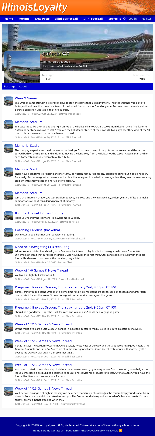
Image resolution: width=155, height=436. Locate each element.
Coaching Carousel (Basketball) (38, 230)
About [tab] (23, 86)
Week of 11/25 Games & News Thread (43, 341)
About (68, 430)
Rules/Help (112, 430)
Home (9, 18)
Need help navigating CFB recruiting (42, 247)
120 (48, 79)
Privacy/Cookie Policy (93, 430)
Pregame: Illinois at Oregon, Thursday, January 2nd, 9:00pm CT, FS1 (66, 287)
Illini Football (93, 18)
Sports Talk (116, 18)
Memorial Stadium (29, 122)
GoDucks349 (22, 113)
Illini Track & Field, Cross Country (39, 213)
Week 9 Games (26, 98)
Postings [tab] (9, 86)
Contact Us (57, 430)
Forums (24, 18)
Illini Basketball (66, 18)
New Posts (42, 18)
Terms (76, 430)
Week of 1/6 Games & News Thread (41, 270)
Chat (69, 262)
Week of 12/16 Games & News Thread (43, 324)
